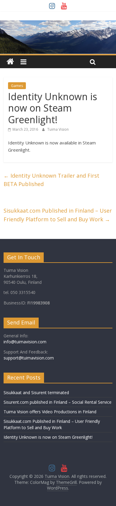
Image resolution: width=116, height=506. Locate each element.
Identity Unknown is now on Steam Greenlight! (48, 437)
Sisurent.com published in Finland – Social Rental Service (58, 402)
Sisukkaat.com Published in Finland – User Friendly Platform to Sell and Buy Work (58, 215)
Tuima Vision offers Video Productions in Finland (50, 411)
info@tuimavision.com (25, 342)
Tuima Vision (58, 129)
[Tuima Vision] (10, 61)
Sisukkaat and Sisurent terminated (36, 392)
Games (17, 85)
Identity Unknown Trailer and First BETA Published (51, 180)
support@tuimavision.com (29, 358)
